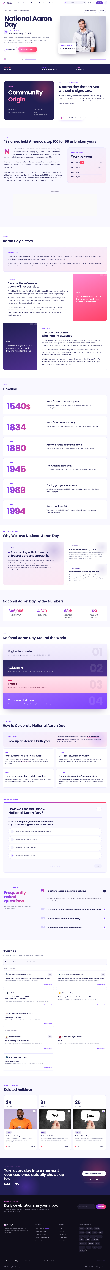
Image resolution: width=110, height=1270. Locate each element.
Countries (51, 3)
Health (86, 1236)
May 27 (15, 10)
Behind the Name (23, 761)
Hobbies (93, 1236)
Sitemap (104, 1267)
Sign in (99, 3)
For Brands (91, 3)
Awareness (89, 1228)
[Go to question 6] (57, 866)
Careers (82, 1232)
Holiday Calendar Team (30, 59)
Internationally (48, 69)
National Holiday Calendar (42, 1237)
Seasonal (82, 1247)
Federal (95, 1232)
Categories (42, 3)
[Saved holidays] (105, 2)
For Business (62, 1234)
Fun (81, 1236)
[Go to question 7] (59, 866)
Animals (82, 1228)
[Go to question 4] (54, 866)
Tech (99, 1247)
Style (94, 1247)
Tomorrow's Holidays (40, 1231)
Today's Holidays (42, 1228)
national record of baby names (27, 154)
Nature (87, 1239)
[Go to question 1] (49, 866)
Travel (81, 1250)
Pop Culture (95, 1239)
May (10, 10)
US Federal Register (66, 350)
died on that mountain (35, 259)
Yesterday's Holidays (40, 1234)
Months (33, 3)
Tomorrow (26, 3)
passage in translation (14, 781)
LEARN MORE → (101, 1261)
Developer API (94, 1180)
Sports (88, 1247)
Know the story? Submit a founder (71, 118)
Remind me (11, 49)
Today (19, 3)
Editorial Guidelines (89, 1267)
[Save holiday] (34, 1111)
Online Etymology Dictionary (43, 291)
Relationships (83, 1243)
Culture (88, 1232)
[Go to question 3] (52, 866)
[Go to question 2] (50, 866)
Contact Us (62, 1231)
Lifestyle (99, 1236)
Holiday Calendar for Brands (93, 1173)
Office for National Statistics (69, 779)
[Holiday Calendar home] (7, 2)
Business (97, 1228)
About (60, 1228)
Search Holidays (39, 1240)
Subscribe (101, 1206)
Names (78, 69)
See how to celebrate (27, 49)
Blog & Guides (63, 1240)
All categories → (89, 1250)
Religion (91, 1243)
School (97, 1243)
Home (5, 10)
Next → (98, 866)
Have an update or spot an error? (98, 59)
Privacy (98, 1267)
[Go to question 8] (61, 866)
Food (100, 1232)
